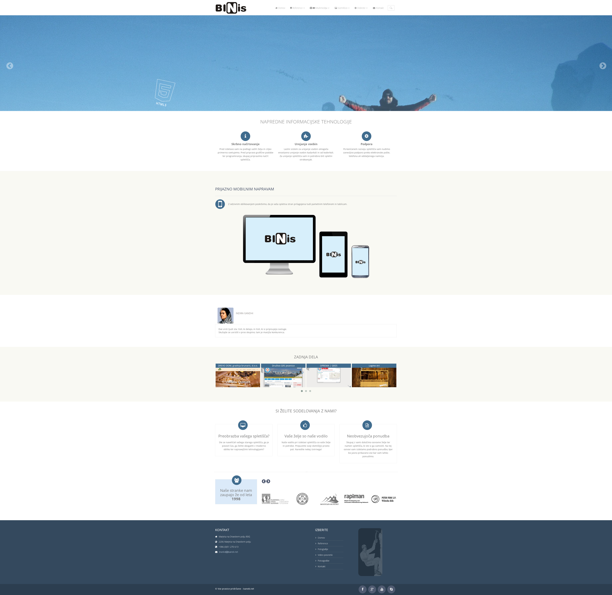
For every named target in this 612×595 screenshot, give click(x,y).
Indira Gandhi (244, 313)
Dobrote (361, 7)
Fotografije (323, 549)
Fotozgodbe (323, 560)
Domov (281, 7)
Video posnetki (325, 554)
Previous (380, 313)
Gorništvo (342, 7)
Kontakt (379, 7)
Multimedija (321, 7)
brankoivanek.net (228, 551)
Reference (297, 7)
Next (398, 313)
